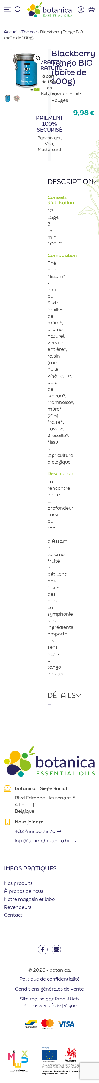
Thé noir (29, 32)
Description (49, 181)
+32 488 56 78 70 (35, 831)
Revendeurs (17, 907)
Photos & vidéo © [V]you (50, 1005)
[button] (38, 58)
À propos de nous (23, 891)
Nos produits (18, 883)
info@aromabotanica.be (43, 840)
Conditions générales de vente (49, 989)
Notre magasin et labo (29, 899)
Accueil (11, 32)
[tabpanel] (49, 430)
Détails (49, 695)
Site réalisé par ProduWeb (49, 999)
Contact (13, 915)
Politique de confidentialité (50, 979)
